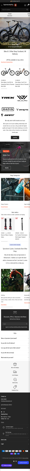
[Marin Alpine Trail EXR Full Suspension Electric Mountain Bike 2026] (8, 72)
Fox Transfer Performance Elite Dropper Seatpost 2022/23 (21, 237)
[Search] (27, 9)
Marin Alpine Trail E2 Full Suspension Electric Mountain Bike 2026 (22, 84)
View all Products (4, 206)
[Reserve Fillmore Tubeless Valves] (8, 224)
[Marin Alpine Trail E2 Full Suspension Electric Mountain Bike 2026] (22, 72)
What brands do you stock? (7, 357)
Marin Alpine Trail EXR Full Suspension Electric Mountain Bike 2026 (7, 84)
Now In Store (9, 15)
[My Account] (25, 5)
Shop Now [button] (7, 167)
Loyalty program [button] (23, 462)
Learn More (15, 137)
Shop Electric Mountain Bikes (7, 62)
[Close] (0, 470)
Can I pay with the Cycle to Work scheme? (10, 348)
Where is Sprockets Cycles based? (9, 338)
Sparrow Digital (25, 458)
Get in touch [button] (3, 408)
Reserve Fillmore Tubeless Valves (7, 236)
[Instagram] (4, 412)
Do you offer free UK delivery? (8, 343)
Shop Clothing (3, 304)
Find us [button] (2, 422)
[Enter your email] (26, 324)
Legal (2, 444)
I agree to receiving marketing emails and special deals (16, 327)
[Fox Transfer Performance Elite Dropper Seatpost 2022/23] (22, 224)
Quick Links (3, 439)
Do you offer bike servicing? (7, 352)
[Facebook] (2, 412)
